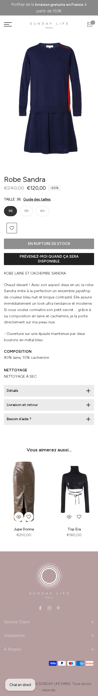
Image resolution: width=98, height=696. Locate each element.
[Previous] (14, 101)
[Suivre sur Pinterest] (58, 608)
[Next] (83, 101)
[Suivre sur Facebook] (40, 608)
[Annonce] (49, 7)
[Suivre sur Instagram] (49, 608)
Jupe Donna (24, 529)
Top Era (74, 529)
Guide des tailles (37, 199)
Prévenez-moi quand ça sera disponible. (49, 258)
